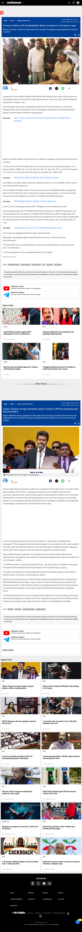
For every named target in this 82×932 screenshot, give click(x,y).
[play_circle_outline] (21, 316)
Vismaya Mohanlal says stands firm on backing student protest (58, 333)
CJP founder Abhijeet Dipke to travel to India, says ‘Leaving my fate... (20, 863)
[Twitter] (56, 88)
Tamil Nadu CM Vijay (28, 609)
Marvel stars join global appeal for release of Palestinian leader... (21, 368)
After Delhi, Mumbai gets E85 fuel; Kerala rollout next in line (59, 792)
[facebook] (50, 88)
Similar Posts (6, 660)
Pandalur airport (40, 609)
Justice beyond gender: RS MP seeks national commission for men (61, 757)
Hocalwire (55, 924)
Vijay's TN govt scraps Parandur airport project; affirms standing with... (18, 687)
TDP (43, 264)
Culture (61, 899)
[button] (3, 3)
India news (18, 609)
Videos (5, 326)
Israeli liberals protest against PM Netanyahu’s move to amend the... (17, 333)
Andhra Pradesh (25, 264)
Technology (5, 821)
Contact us (38, 913)
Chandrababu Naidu (13, 264)
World (5, 361)
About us (30, 913)
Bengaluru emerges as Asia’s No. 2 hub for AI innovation (20, 828)
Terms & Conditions (59, 913)
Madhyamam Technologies (38, 924)
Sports (60, 893)
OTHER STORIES (7, 305)
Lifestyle (31, 899)
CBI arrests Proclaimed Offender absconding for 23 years (36, 177)
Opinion (31, 893)
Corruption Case (36, 264)
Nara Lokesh (58, 264)
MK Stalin (10, 609)
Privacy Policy (47, 913)
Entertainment (16, 899)
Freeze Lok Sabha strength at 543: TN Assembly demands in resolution (17, 757)
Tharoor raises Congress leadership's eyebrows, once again (17, 792)
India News (50, 264)
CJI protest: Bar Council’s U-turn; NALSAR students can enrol (38, 228)
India (44, 326)
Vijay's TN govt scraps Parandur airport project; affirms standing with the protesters (42, 119)
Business (13, 906)
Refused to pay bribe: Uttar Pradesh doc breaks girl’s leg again (59, 828)
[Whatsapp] (62, 88)
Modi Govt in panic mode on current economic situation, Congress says (61, 863)
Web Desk (14, 90)
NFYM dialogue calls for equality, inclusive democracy (35, 201)
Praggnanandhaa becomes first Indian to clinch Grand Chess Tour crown (59, 368)
